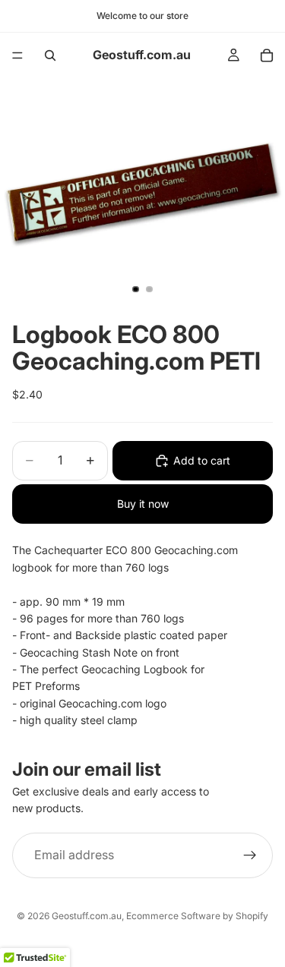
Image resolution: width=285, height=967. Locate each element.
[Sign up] (250, 855)
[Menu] (17, 55)
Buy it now (143, 503)
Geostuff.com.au (87, 915)
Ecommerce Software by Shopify (197, 915)
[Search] (50, 55)
